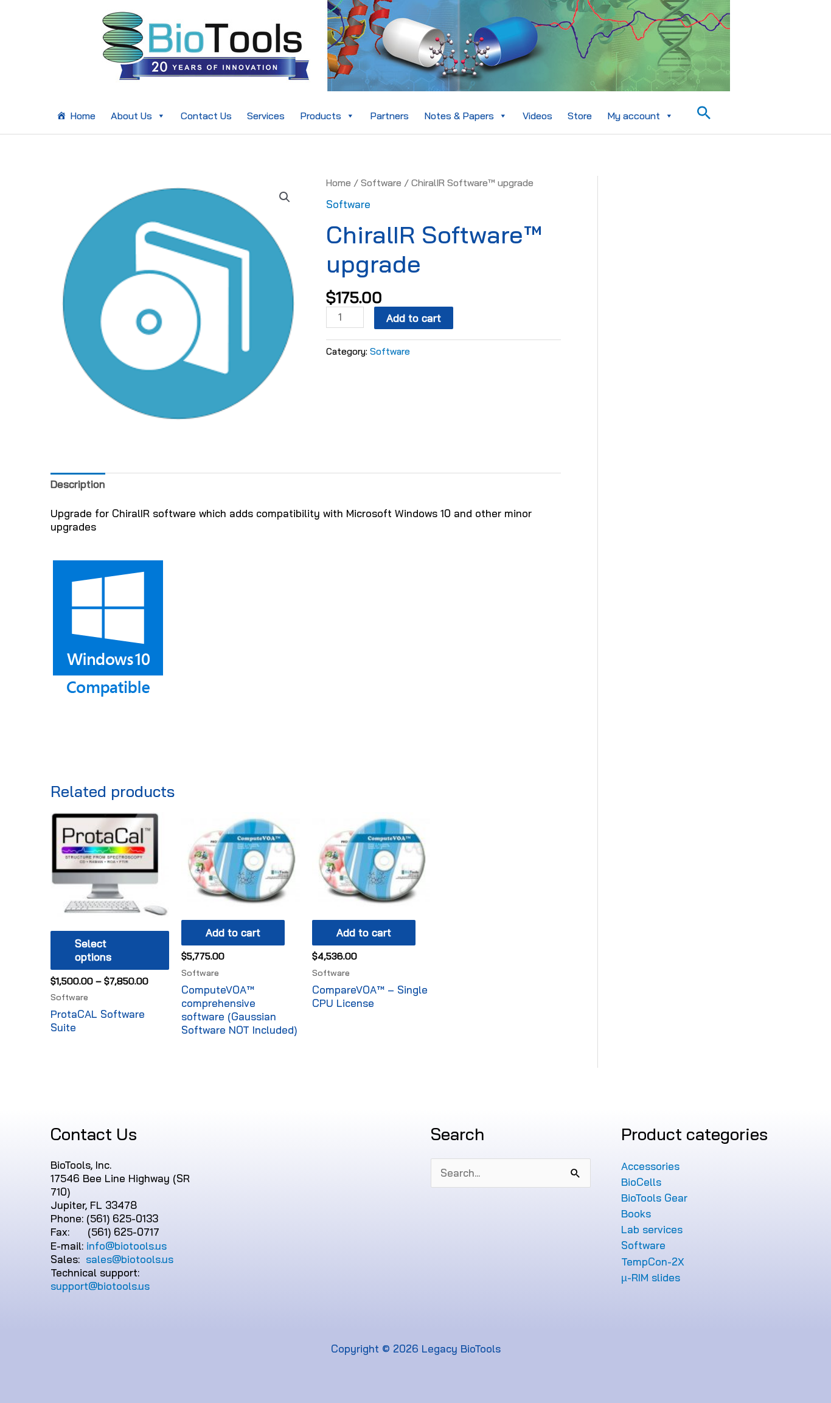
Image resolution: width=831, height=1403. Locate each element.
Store (580, 116)
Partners (389, 116)
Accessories (650, 1166)
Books (636, 1213)
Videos (537, 116)
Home (83, 116)
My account (633, 116)
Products (320, 116)
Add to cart (413, 318)
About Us (131, 116)
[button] (285, 197)
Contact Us (206, 116)
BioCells (641, 1181)
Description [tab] (77, 484)
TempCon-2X (652, 1261)
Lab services (652, 1229)
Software (381, 182)
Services (266, 116)
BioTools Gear (654, 1197)
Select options (93, 950)
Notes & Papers (459, 116)
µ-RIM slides (650, 1277)
